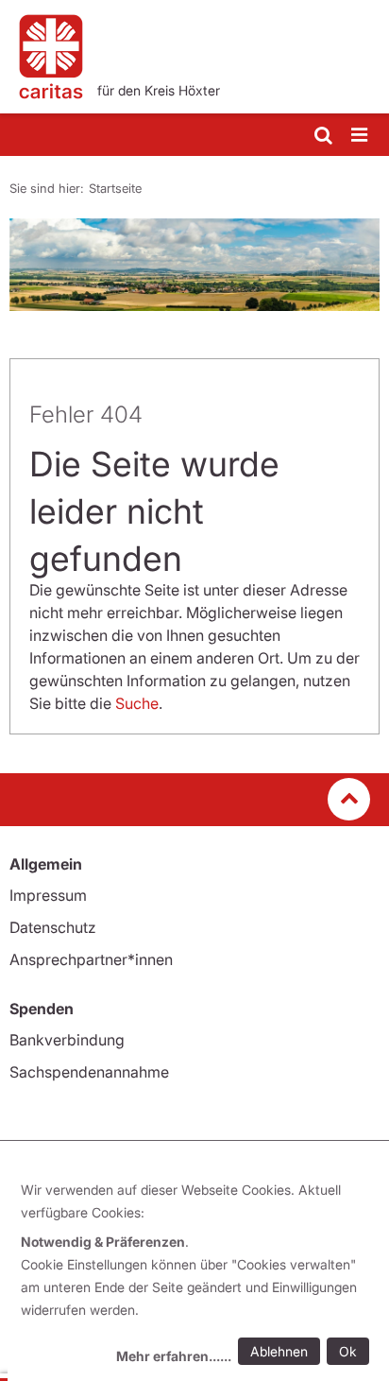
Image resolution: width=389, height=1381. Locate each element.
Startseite (115, 188)
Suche (137, 703)
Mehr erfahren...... (173, 1356)
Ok (348, 1351)
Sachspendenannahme (89, 1071)
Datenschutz (52, 927)
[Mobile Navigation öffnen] (360, 135)
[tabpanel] (194, 264)
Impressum (48, 895)
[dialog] (198, 1275)
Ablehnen (279, 1351)
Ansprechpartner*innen (91, 959)
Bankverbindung (67, 1039)
